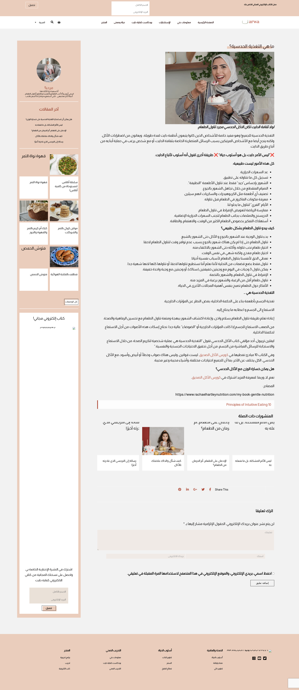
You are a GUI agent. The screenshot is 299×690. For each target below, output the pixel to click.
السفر (169, 663)
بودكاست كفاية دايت (142, 22)
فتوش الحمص (38, 274)
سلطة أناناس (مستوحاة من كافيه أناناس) (66, 186)
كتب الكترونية (64, 668)
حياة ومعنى (119, 22)
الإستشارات (164, 22)
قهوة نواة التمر (38, 182)
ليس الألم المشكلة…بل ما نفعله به (253, 462)
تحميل (31, 5)
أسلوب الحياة (217, 657)
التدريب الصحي (115, 668)
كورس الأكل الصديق (213, 355)
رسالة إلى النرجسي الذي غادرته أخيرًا (119, 462)
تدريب (67, 663)
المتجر (104, 22)
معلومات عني (184, 22)
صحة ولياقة (218, 663)
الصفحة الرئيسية (206, 22)
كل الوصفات (71, 301)
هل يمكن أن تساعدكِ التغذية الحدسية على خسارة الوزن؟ (49, 119)
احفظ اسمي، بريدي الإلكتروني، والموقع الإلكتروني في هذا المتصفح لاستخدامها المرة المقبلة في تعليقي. (199, 573)
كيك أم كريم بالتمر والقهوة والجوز (37, 230)
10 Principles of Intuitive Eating (248, 405)
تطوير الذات (167, 657)
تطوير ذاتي (218, 668)
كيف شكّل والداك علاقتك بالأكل (166, 462)
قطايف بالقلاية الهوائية (64, 274)
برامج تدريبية (65, 657)
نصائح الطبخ (167, 668)
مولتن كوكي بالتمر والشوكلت (68, 230)
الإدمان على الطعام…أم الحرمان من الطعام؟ (209, 462)
